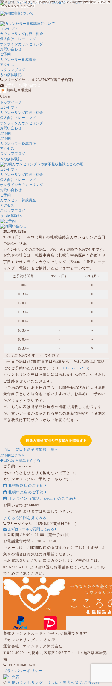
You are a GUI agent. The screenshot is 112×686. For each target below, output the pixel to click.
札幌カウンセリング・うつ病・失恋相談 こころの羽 (54, 682)
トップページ (11, 102)
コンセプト (9, 29)
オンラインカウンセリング (21, 44)
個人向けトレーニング (18, 39)
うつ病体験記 (11, 75)
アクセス (7, 65)
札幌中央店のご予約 (26, 492)
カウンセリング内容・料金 (21, 34)
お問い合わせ (11, 49)
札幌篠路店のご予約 (26, 485)
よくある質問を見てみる (25, 518)
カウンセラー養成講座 (18, 60)
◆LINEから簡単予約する (20, 460)
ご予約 (5, 54)
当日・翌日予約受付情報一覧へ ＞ (33, 449)
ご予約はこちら (12, 455)
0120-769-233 (75, 368)
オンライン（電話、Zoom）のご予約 (40, 498)
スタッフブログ (12, 70)
